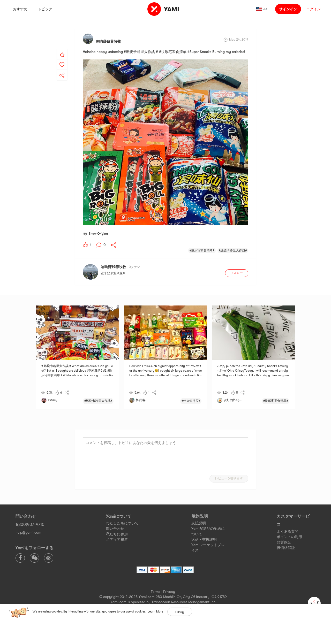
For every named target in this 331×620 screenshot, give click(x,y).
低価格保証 (286, 548)
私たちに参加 (117, 534)
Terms (155, 592)
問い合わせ (115, 528)
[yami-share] (116, 242)
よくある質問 (287, 531)
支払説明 (198, 523)
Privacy (169, 592)
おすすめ (20, 9)
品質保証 (284, 542)
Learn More (155, 611)
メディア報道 (117, 539)
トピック (45, 9)
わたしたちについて (122, 523)
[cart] (314, 603)
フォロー (236, 273)
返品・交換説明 (204, 539)
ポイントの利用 (289, 537)
